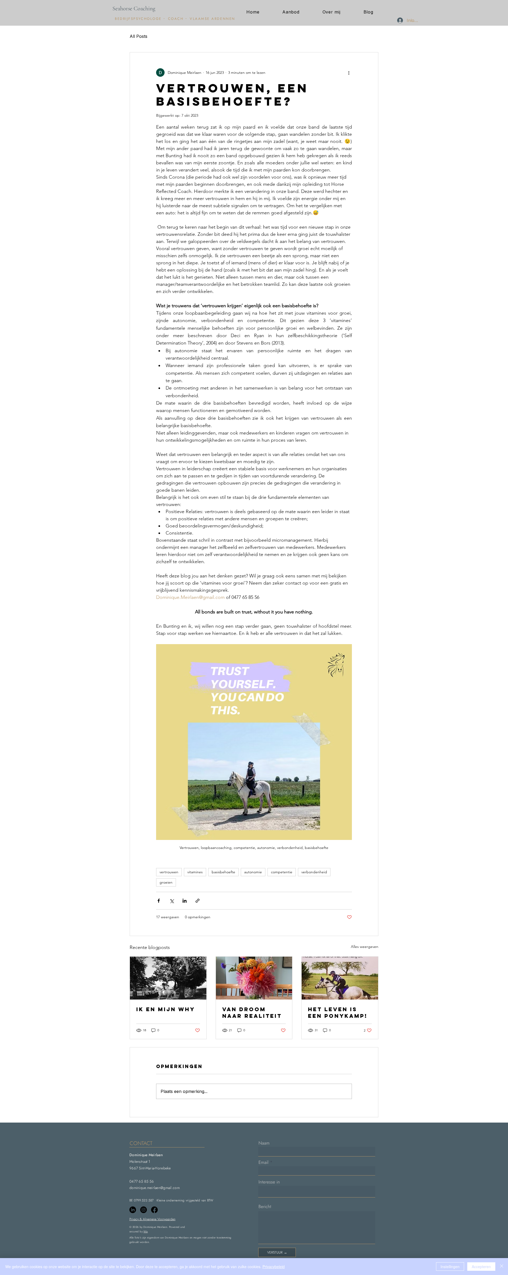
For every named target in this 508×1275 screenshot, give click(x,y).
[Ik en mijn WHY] (168, 978)
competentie (281, 872)
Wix (145, 1231)
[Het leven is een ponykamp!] (340, 978)
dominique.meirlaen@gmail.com (154, 1187)
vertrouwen (169, 872)
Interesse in (269, 1182)
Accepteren (481, 1266)
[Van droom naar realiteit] (254, 978)
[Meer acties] (349, 72)
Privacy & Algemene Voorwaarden (152, 1219)
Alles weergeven (364, 946)
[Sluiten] (501, 1266)
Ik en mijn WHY (165, 1009)
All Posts (138, 36)
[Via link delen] (197, 900)
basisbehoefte (223, 872)
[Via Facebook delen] (158, 900)
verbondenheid (314, 872)
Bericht (264, 1206)
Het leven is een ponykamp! (338, 1012)
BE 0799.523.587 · (143, 1200)
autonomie (253, 872)
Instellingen (450, 1266)
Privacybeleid (273, 1266)
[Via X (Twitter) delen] (171, 900)
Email (263, 1162)
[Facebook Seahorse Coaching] (154, 1209)
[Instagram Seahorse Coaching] (143, 1209)
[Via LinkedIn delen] (184, 900)
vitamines (195, 872)
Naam (264, 1143)
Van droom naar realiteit (252, 1012)
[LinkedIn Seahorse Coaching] (132, 1209)
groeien (166, 882)
